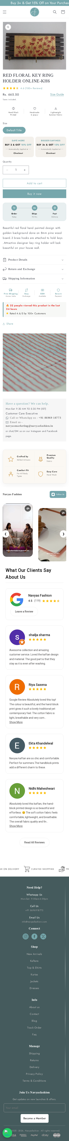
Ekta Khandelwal (41, 743)
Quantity (7, 161)
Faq (34, 1034)
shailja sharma (39, 635)
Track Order (34, 1027)
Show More (16, 722)
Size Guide (57, 94)
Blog (34, 1021)
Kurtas (34, 974)
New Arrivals (34, 954)
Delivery (34, 1067)
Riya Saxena (38, 685)
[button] (5, 12)
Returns (34, 1060)
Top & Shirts (34, 967)
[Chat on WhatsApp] (7, 1133)
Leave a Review (24, 611)
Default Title (14, 130)
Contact (34, 1014)
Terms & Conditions (34, 1081)
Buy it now (34, 194)
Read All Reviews (34, 842)
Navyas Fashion (40, 595)
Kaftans (34, 961)
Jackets (34, 981)
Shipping (34, 1053)
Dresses (34, 988)
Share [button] (9, 323)
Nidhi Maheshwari (42, 788)
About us (34, 1007)
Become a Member (34, 1118)
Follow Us (60, 494)
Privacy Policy (34, 1074)
